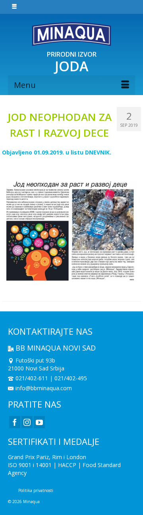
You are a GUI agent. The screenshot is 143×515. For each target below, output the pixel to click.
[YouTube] (39, 422)
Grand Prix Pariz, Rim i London (47, 457)
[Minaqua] (71, 34)
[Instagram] (27, 422)
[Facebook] (14, 422)
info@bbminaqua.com (43, 388)
